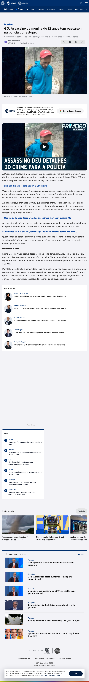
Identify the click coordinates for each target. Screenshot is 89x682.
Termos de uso (65, 658)
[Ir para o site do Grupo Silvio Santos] (41, 651)
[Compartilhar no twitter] (76, 42)
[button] (18, 530)
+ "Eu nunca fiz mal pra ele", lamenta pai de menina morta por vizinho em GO (39, 231)
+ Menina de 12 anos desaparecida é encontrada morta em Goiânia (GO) (37, 218)
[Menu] (86, 3)
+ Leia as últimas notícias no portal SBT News (24, 186)
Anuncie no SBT (25, 658)
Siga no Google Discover (72, 111)
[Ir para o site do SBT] (57, 651)
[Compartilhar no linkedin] (82, 42)
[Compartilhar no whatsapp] (64, 42)
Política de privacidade (45, 658)
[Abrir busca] (81, 3)
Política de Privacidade (50, 675)
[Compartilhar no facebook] (70, 42)
